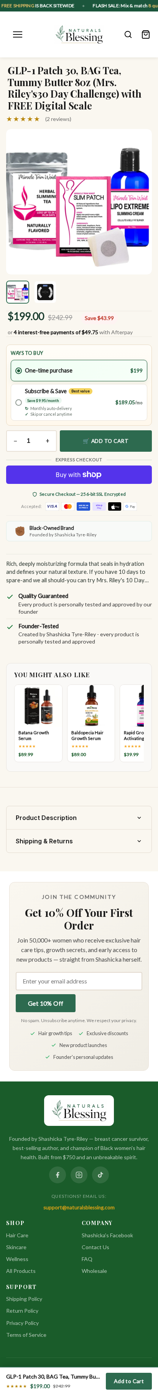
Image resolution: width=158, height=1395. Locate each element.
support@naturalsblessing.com (79, 1207)
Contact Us (95, 1247)
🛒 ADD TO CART (105, 441)
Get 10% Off (45, 1003)
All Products (21, 1271)
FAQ (87, 1259)
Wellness (17, 1259)
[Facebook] (57, 1174)
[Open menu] (17, 34)
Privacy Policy (22, 1323)
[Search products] (128, 34)
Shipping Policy (24, 1298)
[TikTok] (100, 1174)
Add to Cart (129, 1381)
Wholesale (94, 1271)
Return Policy (22, 1310)
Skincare (16, 1247)
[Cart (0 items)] (145, 34)
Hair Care (17, 1235)
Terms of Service (26, 1334)
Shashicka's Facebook (107, 1235)
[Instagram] (79, 1174)
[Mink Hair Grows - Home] (79, 34)
